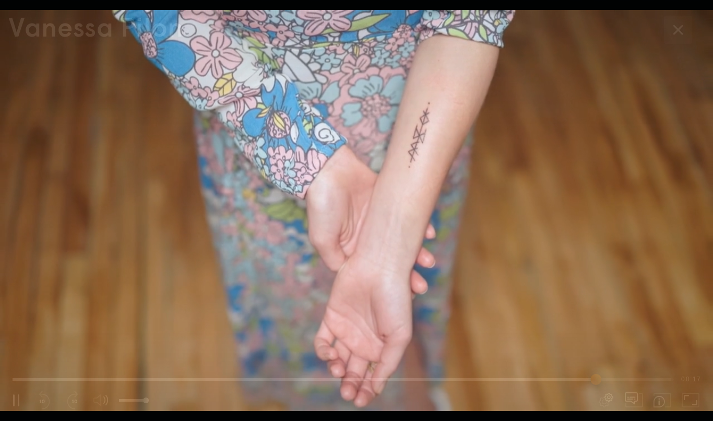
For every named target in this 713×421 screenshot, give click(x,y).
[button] (356, 210)
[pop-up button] (606, 400)
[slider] (343, 379)
